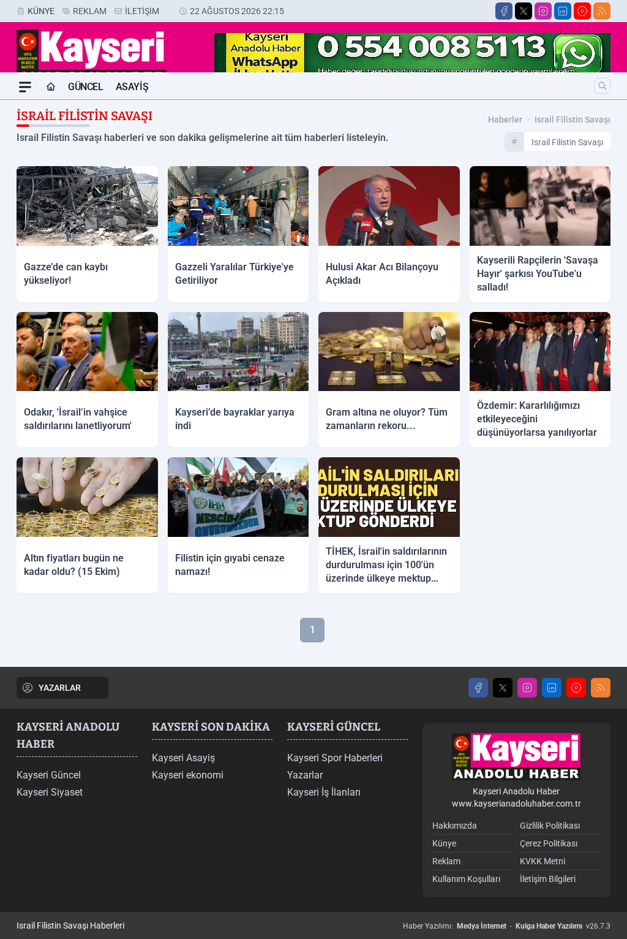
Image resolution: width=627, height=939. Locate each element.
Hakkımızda (454, 826)
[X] (523, 11)
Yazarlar (305, 775)
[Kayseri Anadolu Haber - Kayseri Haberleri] (516, 756)
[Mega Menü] (25, 87)
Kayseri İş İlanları (324, 792)
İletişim (142, 11)
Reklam (90, 11)
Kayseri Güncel (49, 775)
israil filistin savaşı (572, 119)
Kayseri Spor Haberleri (335, 758)
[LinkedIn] (562, 11)
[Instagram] (543, 11)
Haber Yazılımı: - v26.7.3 (506, 926)
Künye (41, 11)
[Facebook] (503, 11)
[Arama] (602, 86)
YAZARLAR (60, 688)
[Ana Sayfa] (51, 87)
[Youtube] (582, 11)
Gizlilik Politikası (550, 826)
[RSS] (601, 11)
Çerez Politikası (548, 843)
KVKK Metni (542, 861)
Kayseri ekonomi (187, 775)
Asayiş (132, 87)
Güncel (85, 87)
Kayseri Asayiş (183, 758)
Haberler (505, 119)
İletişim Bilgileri (548, 879)
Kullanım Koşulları (466, 879)
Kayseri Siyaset (50, 792)
